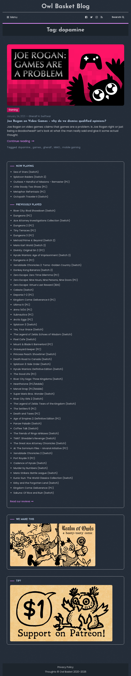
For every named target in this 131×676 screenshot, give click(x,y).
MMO (57, 147)
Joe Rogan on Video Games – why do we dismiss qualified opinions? (56, 121)
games (37, 147)
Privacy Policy (65, 667)
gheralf (47, 147)
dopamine (24, 147)
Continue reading (19, 141)
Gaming (13, 109)
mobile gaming (71, 147)
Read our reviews (20, 501)
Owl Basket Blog (65, 7)
